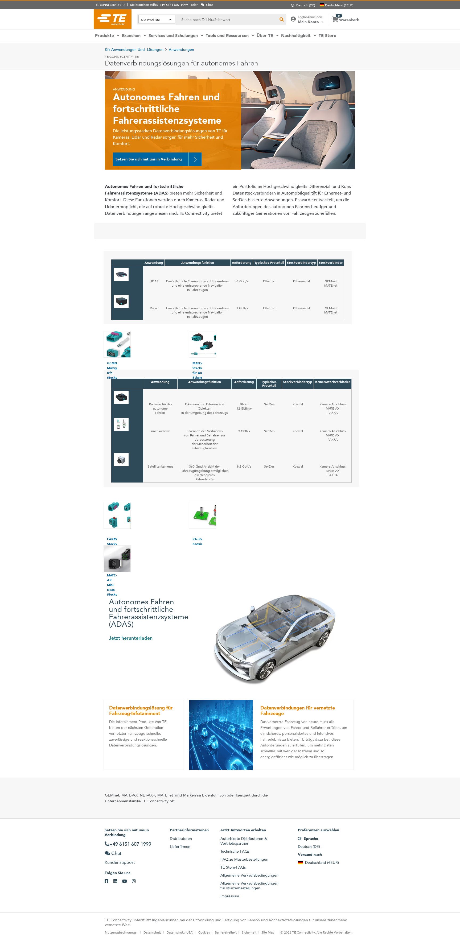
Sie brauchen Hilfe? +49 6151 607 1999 (159, 4)
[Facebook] (109, 881)
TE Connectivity (113, 19)
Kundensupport (120, 862)
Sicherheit (249, 932)
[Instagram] (136, 881)
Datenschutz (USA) (180, 932)
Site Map (267, 932)
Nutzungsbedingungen (121, 932)
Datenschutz (152, 932)
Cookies (204, 932)
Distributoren (181, 838)
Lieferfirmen (180, 846)
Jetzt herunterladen (131, 638)
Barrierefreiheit (226, 932)
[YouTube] (127, 881)
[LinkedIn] (117, 881)
